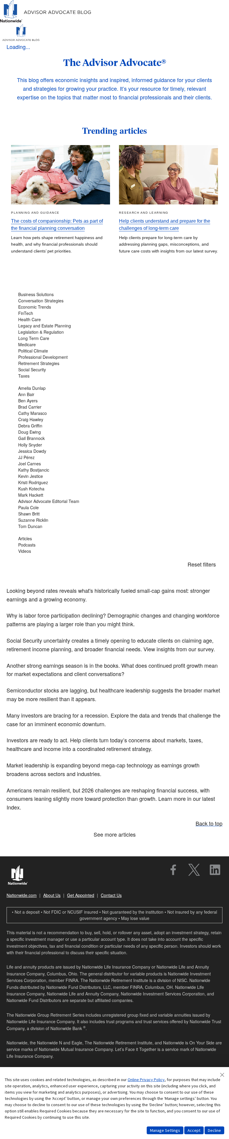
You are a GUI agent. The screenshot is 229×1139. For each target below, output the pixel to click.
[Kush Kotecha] (114, 489)
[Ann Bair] (114, 394)
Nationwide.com (22, 895)
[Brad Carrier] (114, 407)
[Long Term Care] (114, 338)
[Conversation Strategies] (114, 301)
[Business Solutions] (114, 294)
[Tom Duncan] (114, 526)
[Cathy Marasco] (114, 413)
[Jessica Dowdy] (114, 451)
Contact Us (111, 895)
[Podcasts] (114, 545)
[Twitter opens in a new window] (194, 870)
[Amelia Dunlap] (114, 388)
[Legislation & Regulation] (114, 332)
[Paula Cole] (114, 507)
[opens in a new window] (173, 870)
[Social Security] (114, 370)
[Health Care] (114, 319)
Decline (214, 1130)
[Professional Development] (114, 357)
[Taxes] (114, 376)
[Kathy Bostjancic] (114, 470)
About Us (52, 895)
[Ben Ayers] (114, 401)
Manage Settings (165, 1130)
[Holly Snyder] (114, 445)
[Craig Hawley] (114, 419)
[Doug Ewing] (114, 432)
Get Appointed (80, 895)
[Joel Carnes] (114, 464)
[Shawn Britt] (114, 514)
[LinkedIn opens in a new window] (215, 870)
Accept (194, 1130)
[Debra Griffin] (114, 426)
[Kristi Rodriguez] (114, 482)
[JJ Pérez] (114, 457)
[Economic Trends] (114, 307)
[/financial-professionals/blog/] (46, 21)
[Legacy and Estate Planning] (114, 326)
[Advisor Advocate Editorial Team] (114, 501)
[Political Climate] (114, 351)
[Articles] (114, 538)
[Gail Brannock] (114, 438)
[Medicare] (114, 344)
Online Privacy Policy (146, 1079)
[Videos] (114, 551)
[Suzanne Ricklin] (114, 520)
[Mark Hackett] (114, 495)
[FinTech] (114, 313)
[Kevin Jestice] (114, 476)
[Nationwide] (20, 875)
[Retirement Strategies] (114, 363)
